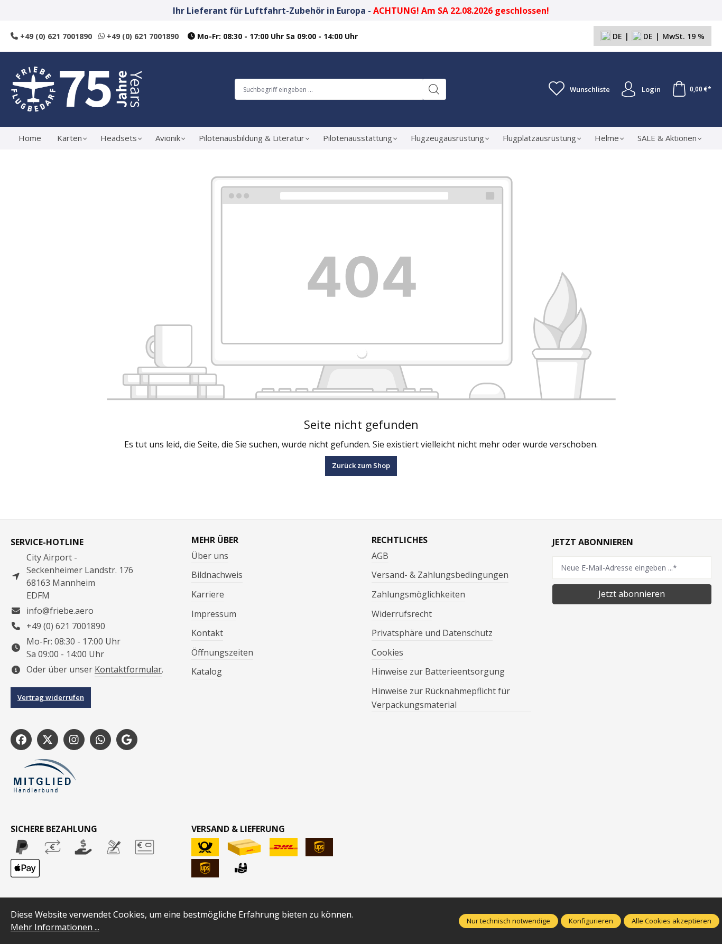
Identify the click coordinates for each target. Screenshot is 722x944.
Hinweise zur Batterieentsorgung (438, 671)
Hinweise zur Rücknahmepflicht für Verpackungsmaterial (441, 698)
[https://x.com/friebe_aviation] (47, 739)
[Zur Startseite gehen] (77, 89)
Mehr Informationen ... (55, 927)
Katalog (206, 671)
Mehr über (214, 540)
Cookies (387, 652)
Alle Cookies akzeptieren (671, 921)
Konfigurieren (591, 921)
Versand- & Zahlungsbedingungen (440, 575)
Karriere (207, 594)
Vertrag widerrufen (50, 697)
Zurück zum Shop (361, 465)
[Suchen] (434, 89)
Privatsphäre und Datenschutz (432, 633)
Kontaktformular (128, 669)
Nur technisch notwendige (508, 921)
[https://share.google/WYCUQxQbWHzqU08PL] (126, 739)
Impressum (213, 614)
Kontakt (207, 633)
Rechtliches (400, 540)
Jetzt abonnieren (631, 594)
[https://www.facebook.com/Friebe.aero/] (21, 739)
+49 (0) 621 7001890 (55, 36)
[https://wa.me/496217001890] (100, 739)
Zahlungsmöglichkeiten (418, 594)
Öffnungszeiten (222, 652)
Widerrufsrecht (402, 614)
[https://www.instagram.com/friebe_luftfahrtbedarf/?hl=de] (74, 739)
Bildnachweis (217, 575)
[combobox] (329, 89)
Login (651, 89)
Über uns (209, 556)
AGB (380, 556)
